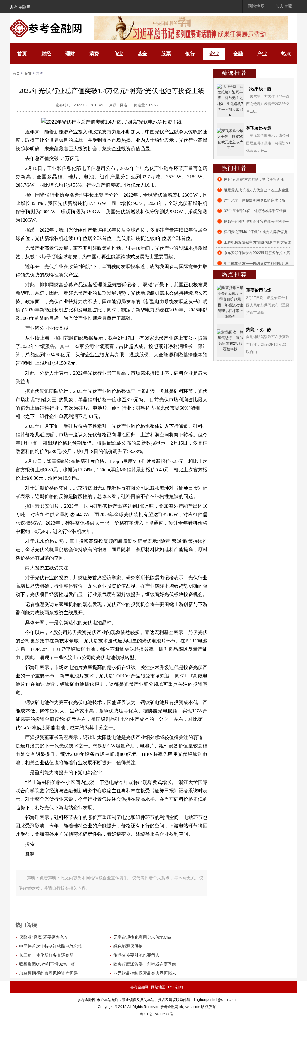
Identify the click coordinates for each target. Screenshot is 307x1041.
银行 (190, 53)
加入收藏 (283, 6)
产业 (262, 53)
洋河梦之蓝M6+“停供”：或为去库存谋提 (256, 232)
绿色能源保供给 (128, 946)
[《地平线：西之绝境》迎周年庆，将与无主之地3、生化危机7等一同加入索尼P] (230, 101)
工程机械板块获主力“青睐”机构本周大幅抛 (257, 242)
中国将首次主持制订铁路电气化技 (50, 946)
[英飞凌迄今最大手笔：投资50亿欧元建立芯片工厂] (230, 139)
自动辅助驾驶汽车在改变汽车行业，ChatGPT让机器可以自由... (268, 344)
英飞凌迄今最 (258, 128)
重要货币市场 (258, 290)
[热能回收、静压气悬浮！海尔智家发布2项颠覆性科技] (230, 340)
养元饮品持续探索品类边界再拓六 (144, 973)
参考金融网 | (140, 987)
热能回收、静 (258, 329)
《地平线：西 (258, 88)
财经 (46, 53)
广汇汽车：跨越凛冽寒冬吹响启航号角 (254, 200)
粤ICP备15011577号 (156, 1014)
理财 (70, 53)
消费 (94, 53)
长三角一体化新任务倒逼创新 (46, 955)
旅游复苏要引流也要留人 (136, 955)
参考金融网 (20, 7)
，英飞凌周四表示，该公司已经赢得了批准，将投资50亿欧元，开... (268, 143)
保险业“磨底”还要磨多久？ (43, 937)
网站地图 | (159, 987)
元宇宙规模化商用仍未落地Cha (142, 937)
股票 (166, 53)
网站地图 (256, 6)
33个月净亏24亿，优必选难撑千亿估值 (255, 211)
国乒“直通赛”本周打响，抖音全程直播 (254, 179)
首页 (22, 53)
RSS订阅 (175, 987)
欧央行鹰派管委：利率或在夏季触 (144, 964)
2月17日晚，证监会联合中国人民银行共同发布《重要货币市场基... (267, 305)
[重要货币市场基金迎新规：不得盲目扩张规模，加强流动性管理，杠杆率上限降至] (230, 302)
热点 (286, 53)
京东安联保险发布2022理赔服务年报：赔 (257, 253)
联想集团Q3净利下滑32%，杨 (47, 964)
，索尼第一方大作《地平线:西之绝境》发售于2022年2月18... (268, 103)
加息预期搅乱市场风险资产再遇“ (49, 973)
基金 (142, 53)
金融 (238, 53)
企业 (214, 53)
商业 (118, 53)
